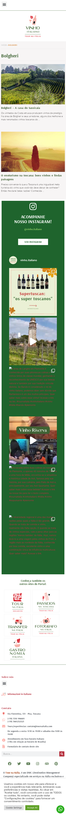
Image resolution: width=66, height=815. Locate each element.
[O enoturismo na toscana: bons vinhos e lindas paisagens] (33, 163)
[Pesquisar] (61, 753)
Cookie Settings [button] (14, 807)
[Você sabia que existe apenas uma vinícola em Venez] (33, 341)
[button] (4, 4)
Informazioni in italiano (19, 694)
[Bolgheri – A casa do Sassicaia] (33, 85)
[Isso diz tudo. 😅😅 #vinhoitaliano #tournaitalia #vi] (33, 440)
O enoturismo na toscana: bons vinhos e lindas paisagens (31, 177)
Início (4, 45)
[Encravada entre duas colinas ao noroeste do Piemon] (33, 490)
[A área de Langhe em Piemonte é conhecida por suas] (33, 391)
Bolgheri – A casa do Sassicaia (20, 108)
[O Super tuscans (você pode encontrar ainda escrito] (33, 292)
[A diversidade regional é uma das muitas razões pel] (33, 539)
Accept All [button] (32, 807)
